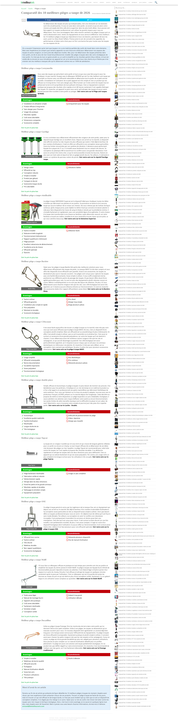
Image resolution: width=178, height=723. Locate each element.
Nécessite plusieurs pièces (78, 363)
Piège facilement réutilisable (34, 473)
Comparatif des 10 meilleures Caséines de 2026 (129, 174)
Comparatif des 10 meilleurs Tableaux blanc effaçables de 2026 (133, 106)
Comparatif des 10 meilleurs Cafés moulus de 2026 (130, 113)
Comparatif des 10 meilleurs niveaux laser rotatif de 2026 (131, 550)
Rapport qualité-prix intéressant (35, 239)
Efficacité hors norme (31, 537)
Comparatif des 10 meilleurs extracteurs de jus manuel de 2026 (133, 518)
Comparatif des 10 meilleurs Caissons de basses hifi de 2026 (132, 309)
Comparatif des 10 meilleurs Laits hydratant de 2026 (130, 138)
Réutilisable (28, 424)
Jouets (108, 2)
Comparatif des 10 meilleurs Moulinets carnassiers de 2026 (132, 383)
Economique (28, 415)
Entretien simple (30, 609)
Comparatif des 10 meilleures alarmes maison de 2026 (131, 557)
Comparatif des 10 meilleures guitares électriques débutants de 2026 (134, 436)
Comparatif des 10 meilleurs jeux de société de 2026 (130, 475)
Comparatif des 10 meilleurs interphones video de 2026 (131, 646)
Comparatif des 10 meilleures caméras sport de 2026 (130, 532)
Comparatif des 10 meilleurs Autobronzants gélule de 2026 (132, 78)
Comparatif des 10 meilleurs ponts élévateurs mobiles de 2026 (133, 677)
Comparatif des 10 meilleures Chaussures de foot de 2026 (131, 245)
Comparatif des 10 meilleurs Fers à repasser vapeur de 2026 (132, 489)
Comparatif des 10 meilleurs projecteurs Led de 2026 (130, 411)
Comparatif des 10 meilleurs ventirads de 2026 (129, 702)
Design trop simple (75, 302)
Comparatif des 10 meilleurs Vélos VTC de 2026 (129, 82)
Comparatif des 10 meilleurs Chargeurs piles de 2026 (130, 241)
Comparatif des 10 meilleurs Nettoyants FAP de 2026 (130, 53)
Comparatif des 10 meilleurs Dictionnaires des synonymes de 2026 (133, 195)
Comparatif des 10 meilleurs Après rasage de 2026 (130, 35)
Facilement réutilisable (32, 606)
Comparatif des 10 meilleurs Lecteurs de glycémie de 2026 (132, 60)
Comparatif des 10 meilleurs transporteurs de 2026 (130, 270)
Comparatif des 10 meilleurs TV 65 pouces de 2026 (130, 209)
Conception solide (30, 612)
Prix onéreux (73, 360)
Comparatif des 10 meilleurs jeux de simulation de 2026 (131, 401)
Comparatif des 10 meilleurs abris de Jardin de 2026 (130, 585)
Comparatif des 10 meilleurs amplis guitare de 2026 (130, 529)
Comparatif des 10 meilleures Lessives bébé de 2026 (130, 287)
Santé (83, 2)
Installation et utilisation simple (35, 104)
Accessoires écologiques (32, 551)
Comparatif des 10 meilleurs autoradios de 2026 (129, 262)
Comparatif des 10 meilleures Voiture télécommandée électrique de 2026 (135, 131)
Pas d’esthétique (74, 357)
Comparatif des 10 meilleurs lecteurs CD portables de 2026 (132, 578)
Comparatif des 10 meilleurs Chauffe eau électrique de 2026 (132, 121)
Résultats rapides (30, 115)
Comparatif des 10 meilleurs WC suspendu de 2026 (130, 206)
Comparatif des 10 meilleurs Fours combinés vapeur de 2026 (132, 404)
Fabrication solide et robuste (34, 476)
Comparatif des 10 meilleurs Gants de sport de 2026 (130, 372)
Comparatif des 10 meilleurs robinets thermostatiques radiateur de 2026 (135, 415)
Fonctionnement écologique (34, 371)
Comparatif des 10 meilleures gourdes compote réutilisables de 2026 (134, 706)
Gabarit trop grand (75, 595)
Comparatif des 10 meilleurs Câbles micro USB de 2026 (131, 39)
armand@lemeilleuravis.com (33, 706)
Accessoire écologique (32, 313)
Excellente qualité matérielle (34, 418)
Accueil (23, 8)
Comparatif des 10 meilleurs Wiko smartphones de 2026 (131, 500)
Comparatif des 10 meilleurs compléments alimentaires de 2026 (133, 521)
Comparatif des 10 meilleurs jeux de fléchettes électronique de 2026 (134, 564)
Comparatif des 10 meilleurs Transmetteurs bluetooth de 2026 (133, 238)
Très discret (28, 543)
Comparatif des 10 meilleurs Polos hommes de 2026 (130, 220)
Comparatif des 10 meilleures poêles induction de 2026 (131, 344)
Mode (119, 2)
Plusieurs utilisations (31, 675)
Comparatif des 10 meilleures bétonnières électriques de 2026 (133, 688)
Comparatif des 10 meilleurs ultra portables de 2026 (130, 539)
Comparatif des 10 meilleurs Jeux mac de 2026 (129, 156)
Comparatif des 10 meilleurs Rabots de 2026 (128, 99)
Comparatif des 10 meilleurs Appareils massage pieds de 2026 (133, 188)
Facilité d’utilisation (31, 421)
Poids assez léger (30, 595)
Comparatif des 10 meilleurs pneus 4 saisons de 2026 (130, 635)
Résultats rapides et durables (34, 487)
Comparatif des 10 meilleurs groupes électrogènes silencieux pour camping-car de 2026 (137, 554)
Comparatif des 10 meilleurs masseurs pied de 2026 (130, 369)
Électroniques (61, 2)
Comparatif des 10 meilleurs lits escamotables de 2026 (131, 362)
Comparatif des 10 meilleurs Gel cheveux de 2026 (129, 74)
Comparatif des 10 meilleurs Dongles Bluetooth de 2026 (131, 25)
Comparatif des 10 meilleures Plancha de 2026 (129, 426)
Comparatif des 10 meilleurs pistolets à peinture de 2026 (131, 692)
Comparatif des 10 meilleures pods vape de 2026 (129, 252)
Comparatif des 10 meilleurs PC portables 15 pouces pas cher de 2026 (134, 614)
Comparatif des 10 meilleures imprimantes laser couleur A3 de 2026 (134, 649)
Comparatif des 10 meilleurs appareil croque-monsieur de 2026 (133, 454)
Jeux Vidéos (143, 2)
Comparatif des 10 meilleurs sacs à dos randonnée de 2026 (132, 333)
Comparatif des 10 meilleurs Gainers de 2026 (128, 177)
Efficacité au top (29, 170)
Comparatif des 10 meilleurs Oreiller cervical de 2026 (130, 277)
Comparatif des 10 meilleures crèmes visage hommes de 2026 (132, 419)
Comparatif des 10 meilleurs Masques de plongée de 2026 (132, 291)
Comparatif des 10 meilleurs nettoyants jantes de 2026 (131, 408)
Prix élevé (72, 299)
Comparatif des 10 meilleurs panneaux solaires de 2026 (131, 305)
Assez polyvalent (30, 368)
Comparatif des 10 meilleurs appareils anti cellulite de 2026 (132, 674)
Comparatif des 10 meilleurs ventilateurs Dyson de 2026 (131, 511)
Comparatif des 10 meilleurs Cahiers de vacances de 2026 (131, 255)
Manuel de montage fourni (33, 598)
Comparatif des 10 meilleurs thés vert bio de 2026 (130, 458)
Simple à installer (30, 176)
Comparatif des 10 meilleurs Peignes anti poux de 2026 (131, 67)
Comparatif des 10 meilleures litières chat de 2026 (130, 323)
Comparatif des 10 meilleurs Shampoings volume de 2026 (131, 380)
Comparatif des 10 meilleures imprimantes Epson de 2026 (132, 592)
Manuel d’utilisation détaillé (34, 669)
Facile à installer (29, 231)
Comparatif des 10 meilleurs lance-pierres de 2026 (130, 450)
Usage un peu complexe (77, 473)
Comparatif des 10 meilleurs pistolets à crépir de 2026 (131, 589)
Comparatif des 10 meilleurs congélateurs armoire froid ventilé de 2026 (135, 610)
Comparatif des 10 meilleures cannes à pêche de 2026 (131, 429)
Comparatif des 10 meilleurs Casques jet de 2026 (129, 213)
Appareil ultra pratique (32, 601)
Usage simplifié (29, 357)
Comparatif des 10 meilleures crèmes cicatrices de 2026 (131, 461)
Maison (70, 2)
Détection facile (74, 231)
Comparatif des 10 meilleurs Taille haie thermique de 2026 (132, 348)
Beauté (77, 2)
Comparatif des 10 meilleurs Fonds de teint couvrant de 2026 (132, 231)
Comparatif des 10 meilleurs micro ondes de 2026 (130, 681)
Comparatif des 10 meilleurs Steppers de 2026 (129, 663)
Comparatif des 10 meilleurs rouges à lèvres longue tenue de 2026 (133, 624)
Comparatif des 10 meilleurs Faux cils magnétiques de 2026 (132, 32)
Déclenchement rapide (32, 479)
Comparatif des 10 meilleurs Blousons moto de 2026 (130, 181)
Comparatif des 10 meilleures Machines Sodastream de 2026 (132, 525)
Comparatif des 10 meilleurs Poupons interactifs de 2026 (131, 248)
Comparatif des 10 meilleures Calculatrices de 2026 (130, 145)
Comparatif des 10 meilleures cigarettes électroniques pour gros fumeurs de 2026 (136, 536)
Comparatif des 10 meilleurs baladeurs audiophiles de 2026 (132, 628)
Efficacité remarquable (32, 360)
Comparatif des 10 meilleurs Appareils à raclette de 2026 (131, 92)
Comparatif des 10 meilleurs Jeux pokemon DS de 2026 (131, 326)
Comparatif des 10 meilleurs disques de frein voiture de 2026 (132, 465)
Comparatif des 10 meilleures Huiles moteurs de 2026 (131, 96)
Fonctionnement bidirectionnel (35, 236)
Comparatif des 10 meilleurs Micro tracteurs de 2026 (130, 394)
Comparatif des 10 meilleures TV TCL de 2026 (128, 656)
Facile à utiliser (29, 299)
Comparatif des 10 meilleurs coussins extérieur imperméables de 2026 (134, 582)
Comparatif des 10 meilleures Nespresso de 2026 (129, 153)
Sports (102, 2)
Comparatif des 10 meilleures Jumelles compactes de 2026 (132, 170)
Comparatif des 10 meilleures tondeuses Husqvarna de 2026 (132, 497)
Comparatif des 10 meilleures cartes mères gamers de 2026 (132, 266)
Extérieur (126, 2)
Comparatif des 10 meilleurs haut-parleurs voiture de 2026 (132, 617)
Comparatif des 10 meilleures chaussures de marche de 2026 (132, 21)
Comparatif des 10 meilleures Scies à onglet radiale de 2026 (132, 397)
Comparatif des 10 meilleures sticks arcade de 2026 (130, 468)
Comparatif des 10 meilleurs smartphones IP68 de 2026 (131, 667)
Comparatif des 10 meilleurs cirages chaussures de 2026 (131, 341)
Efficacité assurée (30, 664)
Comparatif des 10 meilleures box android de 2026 (130, 660)
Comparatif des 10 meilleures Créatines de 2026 (129, 390)
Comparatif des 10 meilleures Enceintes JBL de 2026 (130, 482)
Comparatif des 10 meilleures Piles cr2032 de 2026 (130, 227)
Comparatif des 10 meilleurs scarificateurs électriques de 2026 (133, 607)
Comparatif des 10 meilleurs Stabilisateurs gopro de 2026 (131, 202)
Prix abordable (29, 186)
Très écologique (29, 429)
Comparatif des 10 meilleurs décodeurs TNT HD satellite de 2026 (133, 685)
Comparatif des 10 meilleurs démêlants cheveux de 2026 (131, 603)
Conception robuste (31, 173)
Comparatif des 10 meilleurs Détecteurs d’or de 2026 (130, 160)
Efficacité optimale (30, 250)
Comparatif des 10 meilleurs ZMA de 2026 (128, 142)
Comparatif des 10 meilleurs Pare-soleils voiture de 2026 (131, 46)
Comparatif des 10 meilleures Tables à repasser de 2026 (131, 128)
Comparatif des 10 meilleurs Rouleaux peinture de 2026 (131, 89)
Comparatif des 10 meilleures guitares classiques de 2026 (131, 486)
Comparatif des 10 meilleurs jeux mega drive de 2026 (130, 355)
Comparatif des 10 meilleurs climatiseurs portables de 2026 (132, 376)
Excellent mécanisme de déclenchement (38, 244)
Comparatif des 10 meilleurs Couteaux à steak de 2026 (131, 216)
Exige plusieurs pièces (76, 305)
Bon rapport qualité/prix (32, 548)
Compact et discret (30, 181)
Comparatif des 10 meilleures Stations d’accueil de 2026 (131, 199)
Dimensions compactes (32, 120)
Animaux (134, 2)
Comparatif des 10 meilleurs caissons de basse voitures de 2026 (133, 135)
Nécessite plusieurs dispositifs (79, 537)
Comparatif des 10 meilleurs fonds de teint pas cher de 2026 (132, 11)
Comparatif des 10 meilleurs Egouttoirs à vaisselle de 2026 (132, 330)
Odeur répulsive (74, 418)
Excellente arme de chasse (33, 247)
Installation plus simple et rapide (35, 305)
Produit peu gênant (31, 178)
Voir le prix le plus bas (29, 128)
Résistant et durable (31, 310)
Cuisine (89, 2)
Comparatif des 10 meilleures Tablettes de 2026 (129, 596)
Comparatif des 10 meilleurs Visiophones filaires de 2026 (131, 472)
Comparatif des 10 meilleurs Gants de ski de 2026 (130, 234)
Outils (96, 2)
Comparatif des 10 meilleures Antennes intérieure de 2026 (132, 284)
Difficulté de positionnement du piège (82, 415)
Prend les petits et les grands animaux (37, 484)
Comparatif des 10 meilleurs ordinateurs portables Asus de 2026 (133, 575)
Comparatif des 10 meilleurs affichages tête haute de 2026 (132, 14)
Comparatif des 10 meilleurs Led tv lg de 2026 (129, 433)
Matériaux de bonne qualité (34, 661)
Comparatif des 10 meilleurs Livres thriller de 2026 (130, 124)
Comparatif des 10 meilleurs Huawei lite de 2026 (129, 365)
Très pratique (28, 677)
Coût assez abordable (31, 117)
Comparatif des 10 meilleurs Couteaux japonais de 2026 (131, 163)
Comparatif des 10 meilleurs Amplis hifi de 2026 (129, 184)
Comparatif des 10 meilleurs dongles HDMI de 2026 (130, 631)
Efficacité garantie (30, 302)
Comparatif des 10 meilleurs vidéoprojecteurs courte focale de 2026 (134, 351)
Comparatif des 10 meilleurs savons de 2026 (128, 447)
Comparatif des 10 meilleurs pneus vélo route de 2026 (131, 167)
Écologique (28, 666)
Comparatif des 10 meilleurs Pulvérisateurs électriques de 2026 (133, 507)
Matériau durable (30, 545)
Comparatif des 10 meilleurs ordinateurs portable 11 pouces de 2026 (134, 479)
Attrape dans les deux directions (35, 482)
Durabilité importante (31, 366)
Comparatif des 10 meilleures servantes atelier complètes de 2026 (133, 653)
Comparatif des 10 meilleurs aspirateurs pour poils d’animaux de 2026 (134, 670)
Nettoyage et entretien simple (34, 490)
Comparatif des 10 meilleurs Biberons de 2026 (129, 110)
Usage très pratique (31, 112)
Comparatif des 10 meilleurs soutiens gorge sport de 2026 (131, 273)
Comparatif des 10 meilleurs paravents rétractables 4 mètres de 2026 (134, 546)
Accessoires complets (31, 123)
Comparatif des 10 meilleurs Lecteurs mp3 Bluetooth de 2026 (132, 103)
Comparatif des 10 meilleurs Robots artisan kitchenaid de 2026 (133, 64)
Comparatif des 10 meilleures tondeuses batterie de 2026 (131, 560)
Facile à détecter (74, 658)
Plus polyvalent (29, 307)
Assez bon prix (29, 672)
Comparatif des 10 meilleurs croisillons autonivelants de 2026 (132, 599)
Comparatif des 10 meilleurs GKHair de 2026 (128, 28)
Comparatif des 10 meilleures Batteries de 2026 (129, 294)
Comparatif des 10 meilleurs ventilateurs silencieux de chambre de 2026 (135, 621)
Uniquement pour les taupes (79, 104)
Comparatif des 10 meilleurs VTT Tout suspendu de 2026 (131, 638)
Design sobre (28, 167)
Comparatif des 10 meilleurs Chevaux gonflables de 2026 (131, 57)
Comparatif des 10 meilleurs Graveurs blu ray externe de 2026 (132, 422)
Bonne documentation (32, 363)
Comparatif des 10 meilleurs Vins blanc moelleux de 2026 (131, 71)
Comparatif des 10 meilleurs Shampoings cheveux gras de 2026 (133, 192)
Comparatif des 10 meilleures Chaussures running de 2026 (132, 149)
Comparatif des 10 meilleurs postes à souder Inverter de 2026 (132, 695)
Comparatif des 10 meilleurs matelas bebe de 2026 (130, 259)
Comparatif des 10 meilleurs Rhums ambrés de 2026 (130, 298)
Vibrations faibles (75, 167)
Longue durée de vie (31, 426)
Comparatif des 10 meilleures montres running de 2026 (131, 514)
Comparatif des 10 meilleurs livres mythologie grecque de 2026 (133, 18)
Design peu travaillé (76, 421)
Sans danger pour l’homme (33, 109)
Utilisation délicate (75, 598)
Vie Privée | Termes (53, 718)
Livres (150, 2)
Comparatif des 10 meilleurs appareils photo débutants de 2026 (133, 301)
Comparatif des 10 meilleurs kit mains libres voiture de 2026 (132, 699)
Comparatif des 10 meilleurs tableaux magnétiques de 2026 (132, 443)
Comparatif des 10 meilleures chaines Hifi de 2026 (130, 568)
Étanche (27, 252)
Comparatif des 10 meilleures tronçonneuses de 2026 (130, 642)
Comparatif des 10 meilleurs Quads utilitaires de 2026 (131, 316)
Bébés (114, 2)
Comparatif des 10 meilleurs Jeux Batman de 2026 (130, 117)
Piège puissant (29, 242)
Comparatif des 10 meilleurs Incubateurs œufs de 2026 (131, 319)
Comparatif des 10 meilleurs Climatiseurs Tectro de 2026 (131, 504)
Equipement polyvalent (32, 493)
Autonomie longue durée (33, 184)
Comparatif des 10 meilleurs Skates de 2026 (128, 280)
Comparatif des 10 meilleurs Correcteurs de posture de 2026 (132, 50)
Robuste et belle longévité (33, 233)
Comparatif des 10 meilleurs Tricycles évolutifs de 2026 (131, 387)
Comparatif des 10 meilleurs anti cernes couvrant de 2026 (131, 312)
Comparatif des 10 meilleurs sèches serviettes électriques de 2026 (133, 571)
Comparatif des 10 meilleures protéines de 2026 (129, 337)
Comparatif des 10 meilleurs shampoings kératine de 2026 (132, 85)
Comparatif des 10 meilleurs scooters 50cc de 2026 (130, 493)
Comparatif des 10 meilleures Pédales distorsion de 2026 (131, 358)
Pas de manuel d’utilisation (78, 540)
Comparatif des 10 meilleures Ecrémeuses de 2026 (130, 543)
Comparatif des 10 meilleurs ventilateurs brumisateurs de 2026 (133, 440)
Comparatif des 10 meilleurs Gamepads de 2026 (129, 223)
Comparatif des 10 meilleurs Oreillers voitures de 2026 (131, 43)
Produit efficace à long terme (34, 106)
